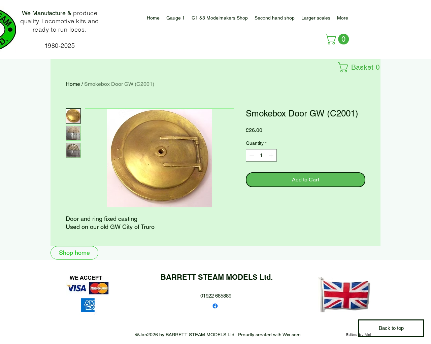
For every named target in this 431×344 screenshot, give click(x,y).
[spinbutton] (261, 155)
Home (73, 84)
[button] (316, 18)
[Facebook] (215, 306)
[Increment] (271, 155)
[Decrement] (251, 155)
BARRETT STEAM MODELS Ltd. (217, 277)
